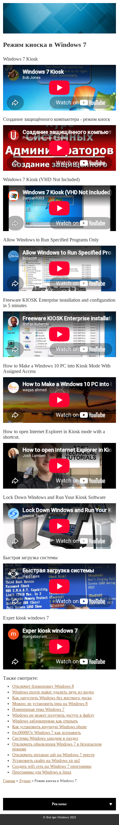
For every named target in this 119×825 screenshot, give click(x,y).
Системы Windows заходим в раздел (45, 738)
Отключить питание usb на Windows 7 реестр (53, 755)
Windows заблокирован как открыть (45, 721)
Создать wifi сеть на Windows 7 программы (51, 766)
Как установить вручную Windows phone (49, 727)
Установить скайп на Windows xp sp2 (46, 760)
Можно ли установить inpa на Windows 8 (50, 703)
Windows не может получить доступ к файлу (53, 715)
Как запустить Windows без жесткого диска (52, 698)
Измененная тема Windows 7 (38, 709)
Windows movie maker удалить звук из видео (53, 692)
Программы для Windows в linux (41, 772)
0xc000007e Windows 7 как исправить (46, 732)
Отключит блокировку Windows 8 (43, 686)
